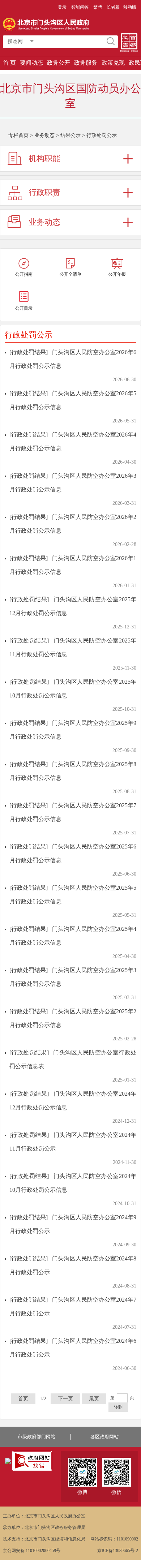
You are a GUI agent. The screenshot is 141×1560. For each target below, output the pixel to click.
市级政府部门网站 (36, 1436)
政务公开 (58, 63)
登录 (62, 7)
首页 (23, 1398)
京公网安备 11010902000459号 (31, 1550)
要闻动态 (31, 63)
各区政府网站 (104, 1436)
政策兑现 (113, 63)
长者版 (113, 7)
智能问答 (80, 7)
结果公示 (70, 135)
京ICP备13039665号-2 (117, 1550)
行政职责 (44, 192)
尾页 (94, 1398)
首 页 (9, 63)
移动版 (129, 7)
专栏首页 (18, 135)
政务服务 (85, 63)
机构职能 (44, 158)
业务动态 (44, 135)
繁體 (97, 7)
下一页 (65, 1398)
